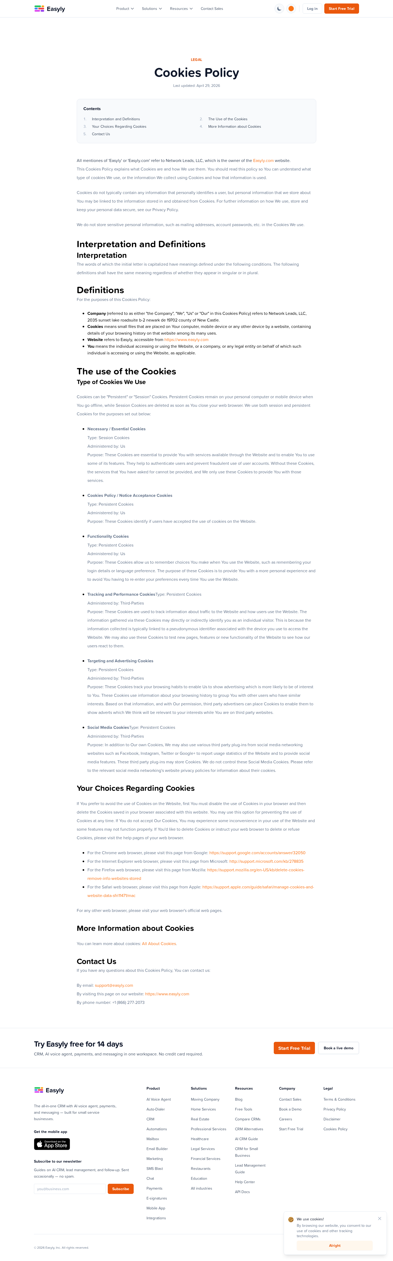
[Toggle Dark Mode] (279, 8)
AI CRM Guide (246, 1138)
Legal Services (203, 1148)
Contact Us (101, 133)
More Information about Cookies (234, 126)
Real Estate (200, 1118)
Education (199, 1178)
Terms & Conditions (339, 1099)
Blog (238, 1099)
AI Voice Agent (159, 1099)
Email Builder (157, 1148)
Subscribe (120, 1189)
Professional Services (208, 1128)
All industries (201, 1188)
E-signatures (157, 1198)
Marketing (155, 1158)
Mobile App (156, 1207)
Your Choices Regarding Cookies (119, 126)
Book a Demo (290, 1109)
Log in (312, 8)
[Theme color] (291, 8)
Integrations (156, 1217)
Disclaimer (332, 1118)
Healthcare (200, 1138)
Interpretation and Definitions (116, 118)
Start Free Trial (342, 8)
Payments (155, 1188)
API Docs (242, 1191)
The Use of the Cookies (228, 118)
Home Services (203, 1109)
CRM (150, 1118)
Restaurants (201, 1168)
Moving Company (205, 1099)
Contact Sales (212, 8)
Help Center (245, 1181)
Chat (150, 1178)
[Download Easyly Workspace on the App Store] (52, 1144)
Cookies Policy (335, 1128)
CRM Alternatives (249, 1128)
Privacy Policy (334, 1109)
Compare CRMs (248, 1118)
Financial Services (206, 1158)
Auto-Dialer (156, 1109)
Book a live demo (338, 1048)
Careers (285, 1118)
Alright (335, 1245)
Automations (157, 1128)
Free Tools (243, 1109)
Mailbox (153, 1138)
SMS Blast (155, 1168)
